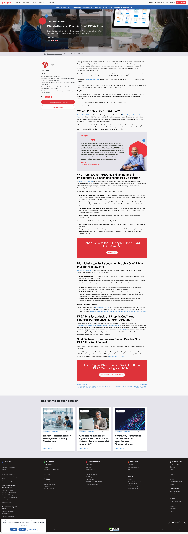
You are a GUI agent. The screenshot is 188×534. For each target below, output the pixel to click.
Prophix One (124, 330)
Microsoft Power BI (49, 482)
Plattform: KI (47, 474)
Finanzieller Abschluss (7, 490)
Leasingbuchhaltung (7, 502)
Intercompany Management (9, 492)
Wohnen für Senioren (91, 474)
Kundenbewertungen (133, 486)
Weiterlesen (46, 448)
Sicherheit (46, 472)
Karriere (172, 469)
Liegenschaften (90, 479)
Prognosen (4, 469)
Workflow (46, 467)
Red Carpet (173, 508)
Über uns (172, 467)
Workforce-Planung (7, 481)
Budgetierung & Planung (8, 474)
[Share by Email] (57, 40)
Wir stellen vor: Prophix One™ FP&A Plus (75, 26)
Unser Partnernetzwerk (176, 481)
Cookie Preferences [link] (94, 533)
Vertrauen (172, 477)
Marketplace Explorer (175, 494)
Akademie (130, 472)
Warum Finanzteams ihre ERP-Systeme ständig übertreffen (57, 439)
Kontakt (172, 484)
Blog (45, 54)
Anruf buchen (181, 2)
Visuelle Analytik (6, 513)
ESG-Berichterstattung (8, 516)
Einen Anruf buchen (175, 491)
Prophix (52, 65)
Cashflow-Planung (6, 472)
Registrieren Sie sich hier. (116, 356)
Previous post (94, 386)
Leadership (173, 474)
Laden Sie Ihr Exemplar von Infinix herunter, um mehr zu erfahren (118, 311)
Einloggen (159, 2)
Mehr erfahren (112, 252)
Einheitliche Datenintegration (51, 469)
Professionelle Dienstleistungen (94, 481)
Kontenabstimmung (113, 325)
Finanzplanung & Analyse (8, 467)
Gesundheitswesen (91, 472)
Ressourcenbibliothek (133, 467)
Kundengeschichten (133, 488)
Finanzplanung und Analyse (54, 54)
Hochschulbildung (90, 469)
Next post (131, 386)
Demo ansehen (169, 2)
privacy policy (38, 521)
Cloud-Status (173, 506)
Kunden (130, 479)
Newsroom (173, 479)
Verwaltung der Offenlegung (9, 497)
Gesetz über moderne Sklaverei (62, 529)
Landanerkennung (51, 529)
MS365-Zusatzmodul (49, 484)
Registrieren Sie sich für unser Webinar (112, 374)
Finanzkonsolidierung (83, 325)
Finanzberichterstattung (8, 511)
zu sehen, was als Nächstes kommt (122, 7)
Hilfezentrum (173, 504)
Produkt (172, 511)
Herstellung (89, 477)
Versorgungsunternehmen (93, 484)
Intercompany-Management (98, 325)
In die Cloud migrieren (175, 501)
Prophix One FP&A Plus (92, 79)
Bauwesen (89, 467)
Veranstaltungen (174, 472)
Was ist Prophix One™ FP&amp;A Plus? (51, 76)
